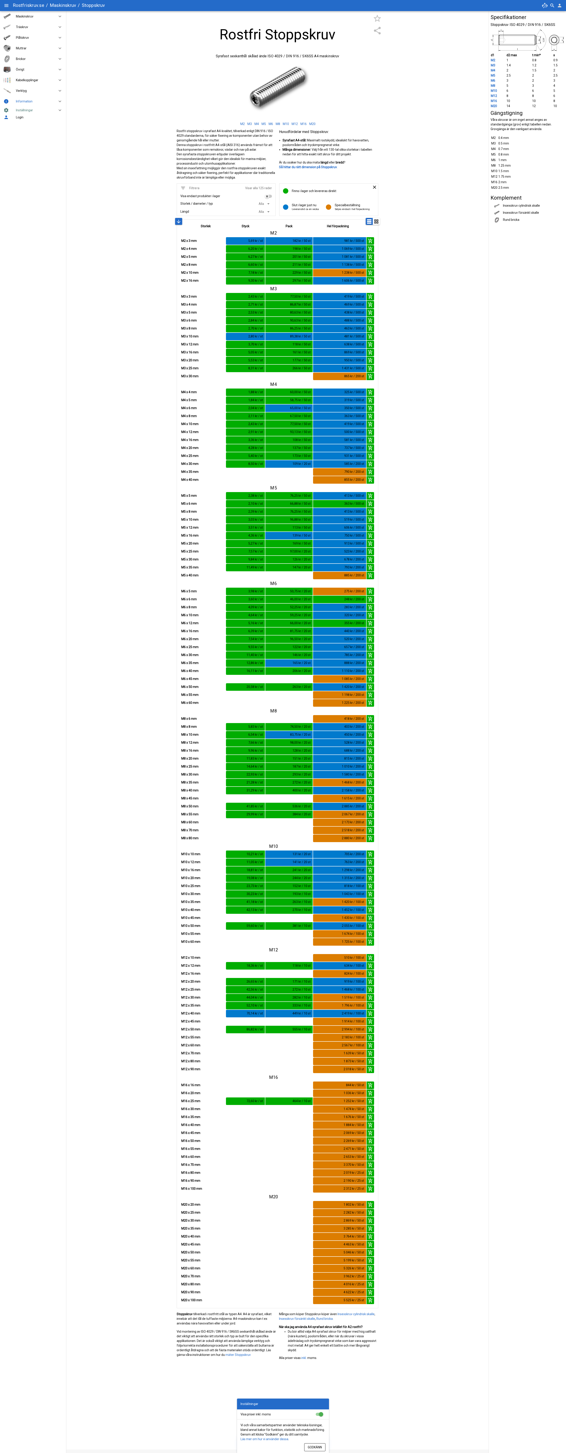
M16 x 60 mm (190, 1157)
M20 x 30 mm (190, 1220)
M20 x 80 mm (190, 1284)
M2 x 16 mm (190, 280)
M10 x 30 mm (190, 894)
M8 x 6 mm (189, 718)
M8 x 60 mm (190, 822)
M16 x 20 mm (190, 1093)
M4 (493, 70)
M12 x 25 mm (190, 989)
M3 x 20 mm (190, 360)
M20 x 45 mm (190, 1244)
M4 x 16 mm (190, 440)
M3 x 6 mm (189, 320)
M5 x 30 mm (190, 559)
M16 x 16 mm (190, 1085)
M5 (493, 75)
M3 (493, 65)
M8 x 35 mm (190, 782)
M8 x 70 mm (190, 830)
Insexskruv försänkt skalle (297, 1318)
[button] (58, 16)
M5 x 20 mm (190, 543)
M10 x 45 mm (190, 918)
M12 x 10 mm (190, 957)
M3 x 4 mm (189, 304)
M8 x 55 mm (190, 814)
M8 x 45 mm (190, 798)
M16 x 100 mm (191, 1188)
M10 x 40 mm (190, 910)
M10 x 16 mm (190, 870)
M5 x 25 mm (190, 551)
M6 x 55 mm (190, 695)
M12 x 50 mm (190, 1029)
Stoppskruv (93, 5)
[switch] (268, 196)
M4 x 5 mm (189, 400)
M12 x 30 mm (190, 997)
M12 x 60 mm (190, 1045)
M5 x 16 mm (190, 535)
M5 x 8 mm (189, 511)
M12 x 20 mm (190, 981)
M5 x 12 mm (190, 527)
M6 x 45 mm (190, 679)
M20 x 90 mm (190, 1292)
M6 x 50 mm (190, 687)
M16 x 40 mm (190, 1125)
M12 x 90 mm (190, 1069)
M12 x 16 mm (190, 973)
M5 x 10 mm (190, 519)
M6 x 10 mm (190, 615)
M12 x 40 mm (190, 1013)
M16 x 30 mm (190, 1109)
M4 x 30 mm (190, 464)
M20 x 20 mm (190, 1204)
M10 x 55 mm (190, 933)
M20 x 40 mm (190, 1236)
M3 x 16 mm (190, 352)
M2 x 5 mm (189, 256)
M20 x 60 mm (190, 1268)
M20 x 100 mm (191, 1300)
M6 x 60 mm (190, 702)
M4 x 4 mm (189, 392)
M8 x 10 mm (190, 734)
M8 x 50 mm (190, 806)
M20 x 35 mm (190, 1228)
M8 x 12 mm (190, 742)
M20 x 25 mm (190, 1212)
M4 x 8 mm (189, 416)
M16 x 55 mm (190, 1149)
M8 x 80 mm (190, 838)
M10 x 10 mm (190, 854)
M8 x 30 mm (190, 774)
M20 (494, 106)
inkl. (304, 1358)
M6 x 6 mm (189, 599)
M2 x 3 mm (189, 240)
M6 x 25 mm (190, 647)
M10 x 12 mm (190, 862)
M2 (493, 60)
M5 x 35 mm (190, 567)
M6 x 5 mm (189, 591)
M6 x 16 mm (190, 631)
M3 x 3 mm (189, 296)
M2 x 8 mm (189, 264)
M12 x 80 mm (190, 1061)
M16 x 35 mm (190, 1117)
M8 (493, 85)
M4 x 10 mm (190, 424)
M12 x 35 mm (190, 1005)
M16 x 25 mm (190, 1101)
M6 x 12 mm (190, 623)
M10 (494, 90)
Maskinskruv (63, 5)
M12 (494, 96)
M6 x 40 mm (190, 671)
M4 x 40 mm (190, 479)
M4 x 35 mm (190, 471)
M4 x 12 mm (190, 432)
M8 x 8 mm (189, 726)
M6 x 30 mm (190, 655)
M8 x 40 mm (190, 790)
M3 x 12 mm (190, 344)
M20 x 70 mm (190, 1276)
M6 (493, 80)
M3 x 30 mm (190, 376)
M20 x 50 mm (190, 1252)
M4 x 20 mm (190, 448)
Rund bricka (324, 1318)
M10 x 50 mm (190, 926)
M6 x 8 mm (189, 607)
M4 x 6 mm (189, 408)
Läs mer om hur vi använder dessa (264, 1439)
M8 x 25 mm (190, 766)
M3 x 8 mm (189, 328)
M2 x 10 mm (190, 272)
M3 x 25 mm (190, 368)
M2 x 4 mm (189, 248)
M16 (494, 101)
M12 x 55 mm (190, 1037)
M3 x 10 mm (190, 336)
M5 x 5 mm (189, 495)
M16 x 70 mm (190, 1164)
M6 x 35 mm (190, 663)
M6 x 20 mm (190, 639)
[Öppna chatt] (545, 5)
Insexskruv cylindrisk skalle (356, 1314)
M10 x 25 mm (190, 886)
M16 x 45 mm (190, 1133)
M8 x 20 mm (190, 758)
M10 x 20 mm (190, 878)
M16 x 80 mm (190, 1172)
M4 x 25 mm (190, 456)
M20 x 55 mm (190, 1260)
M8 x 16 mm (190, 750)
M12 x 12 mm (190, 965)
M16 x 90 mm (190, 1180)
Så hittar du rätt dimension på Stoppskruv (308, 167)
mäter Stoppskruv (238, 1355)
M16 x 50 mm (190, 1141)
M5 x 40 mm (190, 575)
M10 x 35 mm (190, 902)
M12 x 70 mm (190, 1053)
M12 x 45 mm (190, 1021)
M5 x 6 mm (189, 503)
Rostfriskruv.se (28, 5)
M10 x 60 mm (190, 941)
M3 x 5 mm (189, 312)
